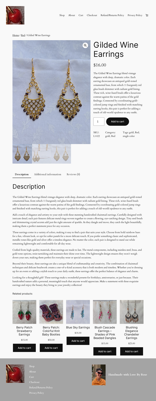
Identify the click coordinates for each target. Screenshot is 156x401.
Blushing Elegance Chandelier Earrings (131, 333)
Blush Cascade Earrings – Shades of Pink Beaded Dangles (105, 333)
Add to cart (117, 121)
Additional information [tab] (47, 174)
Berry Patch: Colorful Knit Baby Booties (51, 331)
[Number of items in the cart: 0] (147, 15)
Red (23, 35)
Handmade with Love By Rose (127, 374)
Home (15, 35)
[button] (85, 45)
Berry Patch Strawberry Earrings (24, 331)
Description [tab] (22, 174)
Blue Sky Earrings (78, 327)
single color (129, 136)
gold (107, 136)
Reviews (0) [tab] (73, 174)
